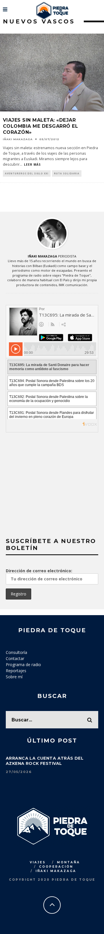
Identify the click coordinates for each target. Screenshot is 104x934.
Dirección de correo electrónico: (39, 570)
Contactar (15, 658)
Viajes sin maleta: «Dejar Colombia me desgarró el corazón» (40, 126)
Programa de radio (23, 664)
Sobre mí (14, 676)
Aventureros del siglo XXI (27, 173)
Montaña (68, 862)
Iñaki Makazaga (18, 139)
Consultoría (16, 652)
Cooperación (56, 867)
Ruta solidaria (66, 173)
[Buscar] (99, 7)
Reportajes (16, 670)
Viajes (38, 862)
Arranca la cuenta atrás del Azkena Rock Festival (44, 761)
